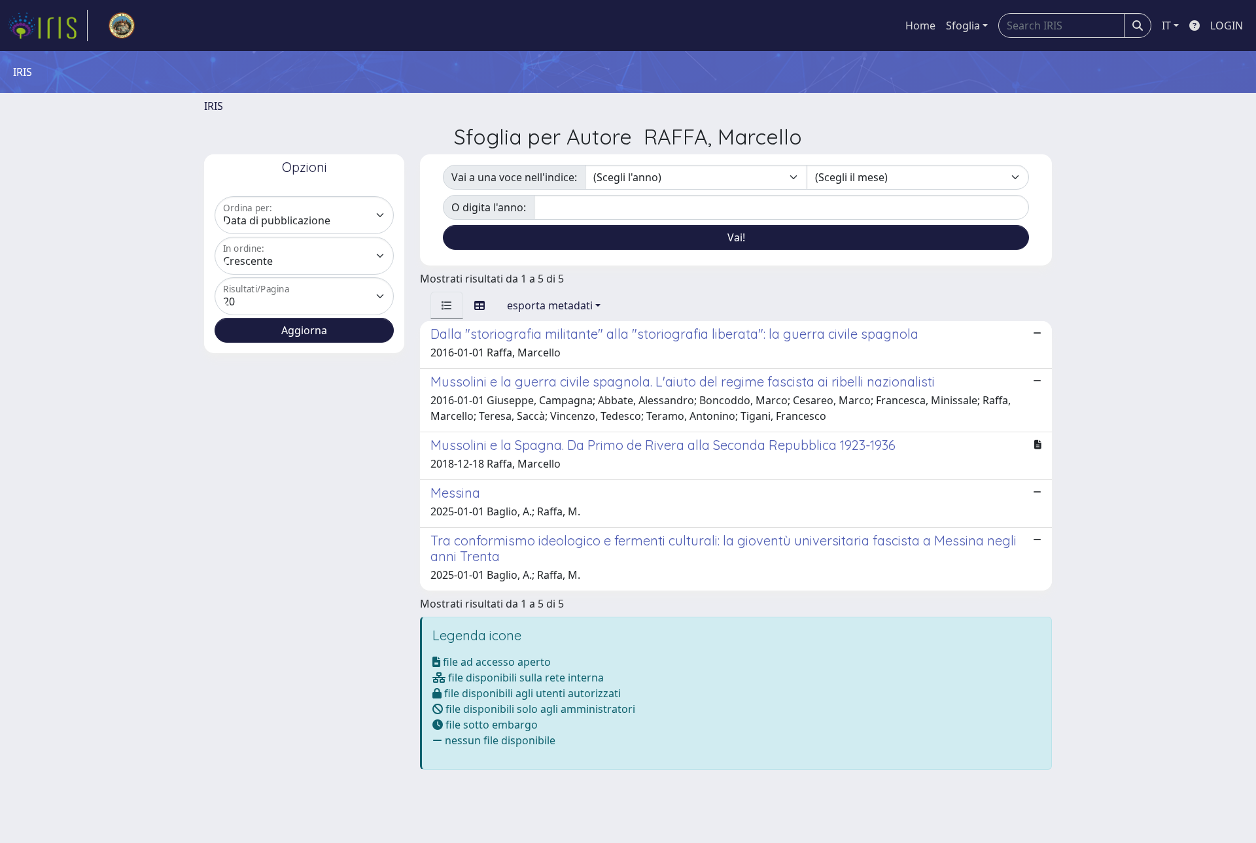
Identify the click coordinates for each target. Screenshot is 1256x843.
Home (920, 25)
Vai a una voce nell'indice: (514, 177)
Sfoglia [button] (963, 25)
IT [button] (1166, 25)
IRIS (213, 106)
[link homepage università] (121, 25)
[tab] (446, 305)
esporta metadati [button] (550, 305)
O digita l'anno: (488, 207)
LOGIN (1226, 25)
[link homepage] (48, 25)
